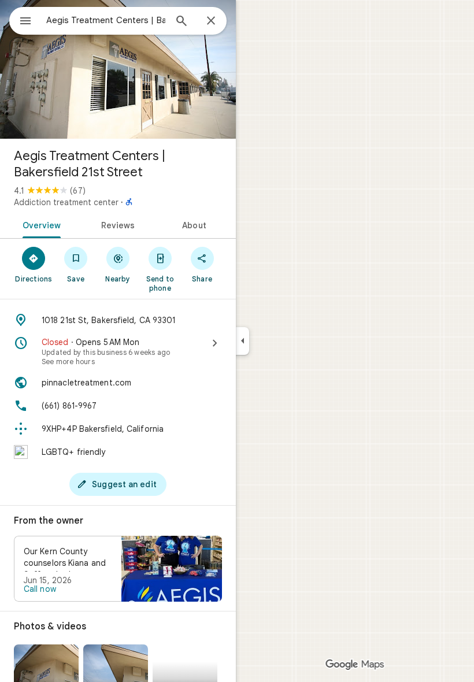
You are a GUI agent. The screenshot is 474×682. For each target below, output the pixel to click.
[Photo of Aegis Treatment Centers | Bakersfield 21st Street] (118, 69)
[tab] (39, 224)
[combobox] (105, 20)
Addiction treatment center (66, 202)
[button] (118, 569)
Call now (40, 589)
